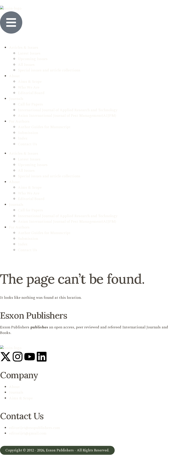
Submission (28, 133)
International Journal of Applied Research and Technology (67, 110)
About (14, 76)
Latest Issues (29, 53)
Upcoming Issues (33, 59)
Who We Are (28, 87)
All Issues (26, 65)
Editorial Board (31, 93)
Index (22, 138)
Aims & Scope (30, 82)
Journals (16, 99)
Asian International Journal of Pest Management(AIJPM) (67, 116)
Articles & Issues (23, 48)
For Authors (19, 121)
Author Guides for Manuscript (44, 127)
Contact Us (27, 144)
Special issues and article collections (49, 70)
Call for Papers (30, 104)
